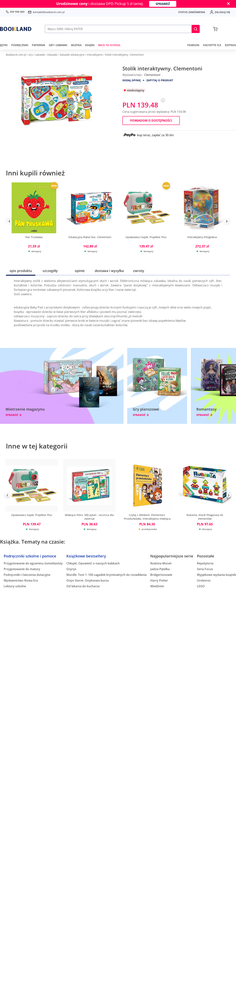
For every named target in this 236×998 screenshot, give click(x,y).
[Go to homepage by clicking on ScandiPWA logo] (15, 29)
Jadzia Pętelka (160, 569)
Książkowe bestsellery (86, 556)
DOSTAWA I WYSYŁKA (109, 270)
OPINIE (80, 270)
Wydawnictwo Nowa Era (21, 580)
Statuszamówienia (191, 12)
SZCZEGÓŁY (50, 270)
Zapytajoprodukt (159, 80)
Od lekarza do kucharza (83, 586)
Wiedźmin (157, 586)
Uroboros (204, 580)
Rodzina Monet (160, 563)
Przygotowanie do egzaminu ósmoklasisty (33, 563)
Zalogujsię (222, 12)
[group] (34, 221)
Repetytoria (205, 563)
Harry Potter (159, 580)
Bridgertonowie (161, 575)
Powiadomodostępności (151, 120)
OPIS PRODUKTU (21, 270)
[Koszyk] (215, 29)
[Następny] (228, 496)
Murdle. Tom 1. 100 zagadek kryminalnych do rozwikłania (106, 575)
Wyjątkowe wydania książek (216, 575)
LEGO (201, 586)
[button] (196, 29)
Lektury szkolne (15, 586)
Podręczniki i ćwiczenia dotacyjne (27, 575)
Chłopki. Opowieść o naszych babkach (93, 563)
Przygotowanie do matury (22, 569)
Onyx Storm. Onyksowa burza (87, 580)
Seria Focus (205, 569)
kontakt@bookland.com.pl (49, 12)
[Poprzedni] (7, 496)
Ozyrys (71, 569)
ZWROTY (138, 270)
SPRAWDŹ (163, 4)
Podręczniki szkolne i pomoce (30, 556)
